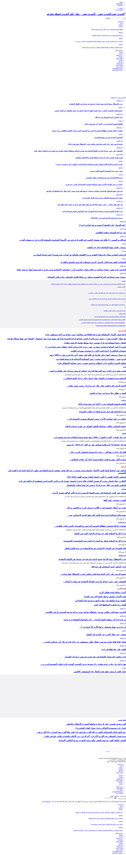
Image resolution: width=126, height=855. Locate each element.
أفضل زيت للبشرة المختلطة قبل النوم (110, 605)
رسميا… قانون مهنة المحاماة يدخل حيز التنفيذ (106, 247)
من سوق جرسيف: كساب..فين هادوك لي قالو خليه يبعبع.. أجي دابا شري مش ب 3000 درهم (88, 355)
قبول (50, 801)
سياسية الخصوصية (117, 70)
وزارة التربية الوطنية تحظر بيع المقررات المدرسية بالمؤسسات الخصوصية (95, 541)
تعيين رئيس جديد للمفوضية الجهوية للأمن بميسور (106, 171)
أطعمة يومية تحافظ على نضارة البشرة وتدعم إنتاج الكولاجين (100, 601)
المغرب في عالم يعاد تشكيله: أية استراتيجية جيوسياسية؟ (107, 824)
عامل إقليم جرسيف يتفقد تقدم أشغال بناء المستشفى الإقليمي (100, 671)
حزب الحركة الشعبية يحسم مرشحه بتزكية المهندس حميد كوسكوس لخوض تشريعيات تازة (92, 211)
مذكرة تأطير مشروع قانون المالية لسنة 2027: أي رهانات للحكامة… (97, 459)
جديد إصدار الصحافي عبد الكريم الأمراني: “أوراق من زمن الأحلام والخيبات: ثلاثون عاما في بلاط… (84, 736)
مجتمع (121, 53)
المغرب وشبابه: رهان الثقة (114, 500)
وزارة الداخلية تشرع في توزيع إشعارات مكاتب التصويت (107, 35)
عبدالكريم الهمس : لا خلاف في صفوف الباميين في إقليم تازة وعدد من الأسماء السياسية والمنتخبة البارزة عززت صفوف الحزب (72, 240)
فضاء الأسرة (119, 65)
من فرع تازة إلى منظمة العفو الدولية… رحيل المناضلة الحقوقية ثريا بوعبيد (95, 620)
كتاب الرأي (119, 63)
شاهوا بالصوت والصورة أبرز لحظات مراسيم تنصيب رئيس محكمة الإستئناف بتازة (91, 363)
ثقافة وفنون (119, 58)
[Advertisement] (63, 84)
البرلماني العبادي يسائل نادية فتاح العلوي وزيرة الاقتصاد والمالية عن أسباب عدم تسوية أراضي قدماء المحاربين (79, 255)
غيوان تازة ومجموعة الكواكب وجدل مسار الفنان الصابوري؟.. (102, 198)
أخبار (121, 23)
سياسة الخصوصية (117, 68)
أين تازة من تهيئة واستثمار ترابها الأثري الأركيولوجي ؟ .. (103, 627)
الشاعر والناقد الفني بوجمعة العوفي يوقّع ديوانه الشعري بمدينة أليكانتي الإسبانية (92, 740)
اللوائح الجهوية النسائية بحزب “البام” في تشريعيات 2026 (107, 29)
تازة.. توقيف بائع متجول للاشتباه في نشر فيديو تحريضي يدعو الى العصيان (95, 657)
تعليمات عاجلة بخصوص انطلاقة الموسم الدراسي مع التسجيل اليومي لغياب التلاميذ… (90, 526)
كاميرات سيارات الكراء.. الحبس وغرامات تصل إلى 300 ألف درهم (107, 299)
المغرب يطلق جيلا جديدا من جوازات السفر (108, 393)
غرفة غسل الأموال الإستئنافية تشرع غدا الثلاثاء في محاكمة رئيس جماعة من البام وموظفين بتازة (85, 334)
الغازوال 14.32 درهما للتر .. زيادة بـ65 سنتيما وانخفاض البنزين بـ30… (97, 452)
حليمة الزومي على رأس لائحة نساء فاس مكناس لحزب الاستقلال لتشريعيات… (93, 574)
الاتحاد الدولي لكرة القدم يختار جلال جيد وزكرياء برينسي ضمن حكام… (96, 386)
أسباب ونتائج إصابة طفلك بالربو (112, 592)
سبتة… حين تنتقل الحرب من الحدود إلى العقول (106, 634)
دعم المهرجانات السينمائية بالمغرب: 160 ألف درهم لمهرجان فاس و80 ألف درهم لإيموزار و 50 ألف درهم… (81, 732)
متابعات (120, 57)
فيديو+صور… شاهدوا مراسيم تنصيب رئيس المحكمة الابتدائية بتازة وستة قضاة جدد (91, 359)
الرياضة (120, 61)
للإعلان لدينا (119, 10)
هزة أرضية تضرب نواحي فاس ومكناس (114, 310)
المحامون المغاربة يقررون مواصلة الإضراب (108, 137)
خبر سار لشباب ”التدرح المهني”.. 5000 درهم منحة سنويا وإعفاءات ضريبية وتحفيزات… (89, 437)
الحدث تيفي (119, 66)
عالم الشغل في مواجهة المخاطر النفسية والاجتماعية (110, 325)
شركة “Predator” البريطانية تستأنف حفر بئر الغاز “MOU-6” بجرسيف (96, 445)
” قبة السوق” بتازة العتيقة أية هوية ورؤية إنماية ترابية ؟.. (102, 225)
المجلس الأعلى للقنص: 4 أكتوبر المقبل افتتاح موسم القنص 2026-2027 (96, 477)
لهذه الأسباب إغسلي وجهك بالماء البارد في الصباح (105, 596)
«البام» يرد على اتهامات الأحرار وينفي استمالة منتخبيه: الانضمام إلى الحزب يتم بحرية (99, 41)
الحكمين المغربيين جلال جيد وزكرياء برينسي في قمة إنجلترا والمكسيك (96, 485)
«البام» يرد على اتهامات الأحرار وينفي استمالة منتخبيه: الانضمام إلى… (96, 419)
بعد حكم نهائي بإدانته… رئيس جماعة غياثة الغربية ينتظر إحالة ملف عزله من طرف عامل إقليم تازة (90, 204)
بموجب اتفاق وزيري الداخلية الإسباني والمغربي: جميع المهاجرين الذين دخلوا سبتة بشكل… (97, 830)
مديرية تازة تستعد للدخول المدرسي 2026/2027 (107, 218)
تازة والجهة (119, 100)
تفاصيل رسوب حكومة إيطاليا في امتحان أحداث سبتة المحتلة (106, 818)
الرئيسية (120, 21)
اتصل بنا (120, 8)
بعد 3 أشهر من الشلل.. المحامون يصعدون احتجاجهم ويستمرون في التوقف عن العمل (99, 812)
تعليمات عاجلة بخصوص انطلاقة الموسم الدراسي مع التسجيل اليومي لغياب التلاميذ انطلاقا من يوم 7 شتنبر (87, 131)
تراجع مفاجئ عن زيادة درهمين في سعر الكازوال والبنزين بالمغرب (106, 293)
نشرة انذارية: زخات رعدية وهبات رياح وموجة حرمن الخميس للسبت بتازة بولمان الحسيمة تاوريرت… (83, 664)
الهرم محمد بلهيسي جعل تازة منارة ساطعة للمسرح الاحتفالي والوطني (99, 158)
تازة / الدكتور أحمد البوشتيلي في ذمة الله (109, 117)
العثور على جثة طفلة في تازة (113, 649)
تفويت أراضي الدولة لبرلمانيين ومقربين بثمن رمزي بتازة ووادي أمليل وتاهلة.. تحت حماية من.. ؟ (85, 347)
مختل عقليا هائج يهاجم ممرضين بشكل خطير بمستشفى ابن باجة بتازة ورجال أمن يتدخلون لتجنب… (84, 642)
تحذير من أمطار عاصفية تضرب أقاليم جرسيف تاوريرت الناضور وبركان (96, 508)
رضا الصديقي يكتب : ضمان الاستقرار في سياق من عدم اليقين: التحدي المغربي (103, 322)
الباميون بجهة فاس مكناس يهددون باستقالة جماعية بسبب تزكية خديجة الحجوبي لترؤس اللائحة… (85, 612)
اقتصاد (121, 52)
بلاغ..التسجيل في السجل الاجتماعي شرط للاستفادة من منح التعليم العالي (95, 548)
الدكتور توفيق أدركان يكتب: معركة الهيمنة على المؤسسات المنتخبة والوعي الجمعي (102, 319)
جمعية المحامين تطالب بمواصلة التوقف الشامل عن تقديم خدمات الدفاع (102, 47)
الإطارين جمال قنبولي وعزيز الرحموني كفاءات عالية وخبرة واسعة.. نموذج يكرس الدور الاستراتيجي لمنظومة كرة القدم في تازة (72, 481)
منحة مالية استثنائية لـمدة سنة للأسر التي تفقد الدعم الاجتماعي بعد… (97, 515)
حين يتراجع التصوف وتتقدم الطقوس (110, 232)
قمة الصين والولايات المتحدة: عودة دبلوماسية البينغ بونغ (109, 316)
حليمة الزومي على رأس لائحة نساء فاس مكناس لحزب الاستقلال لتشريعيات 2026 (95, 144)
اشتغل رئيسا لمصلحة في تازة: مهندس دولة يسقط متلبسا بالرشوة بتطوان (95, 343)
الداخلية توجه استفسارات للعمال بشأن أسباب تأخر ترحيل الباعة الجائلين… (94, 378)
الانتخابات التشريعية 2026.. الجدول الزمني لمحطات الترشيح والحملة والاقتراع (93, 262)
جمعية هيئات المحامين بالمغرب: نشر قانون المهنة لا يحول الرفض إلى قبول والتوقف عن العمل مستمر (89, 111)
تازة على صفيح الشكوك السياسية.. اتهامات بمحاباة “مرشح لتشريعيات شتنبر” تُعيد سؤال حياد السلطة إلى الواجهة (84, 191)
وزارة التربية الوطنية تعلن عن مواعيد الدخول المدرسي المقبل (108, 304)
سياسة (121, 24)
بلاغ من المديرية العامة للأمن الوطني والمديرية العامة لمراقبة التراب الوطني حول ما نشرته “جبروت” (89, 164)
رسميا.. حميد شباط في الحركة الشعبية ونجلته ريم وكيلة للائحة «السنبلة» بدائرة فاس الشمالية (86, 277)
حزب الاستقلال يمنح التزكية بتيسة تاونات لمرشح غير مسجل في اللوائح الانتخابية (96, 104)
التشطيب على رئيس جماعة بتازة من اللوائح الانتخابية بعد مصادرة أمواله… (94, 581)
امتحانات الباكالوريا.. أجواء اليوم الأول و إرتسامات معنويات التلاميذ (98, 351)
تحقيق (121, 60)
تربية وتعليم (119, 55)
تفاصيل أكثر (45, 801)
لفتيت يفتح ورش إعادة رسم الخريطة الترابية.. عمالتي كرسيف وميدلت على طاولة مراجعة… (87, 371)
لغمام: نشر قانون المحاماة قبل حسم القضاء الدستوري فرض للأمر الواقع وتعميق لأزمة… (88, 493)
